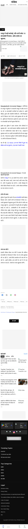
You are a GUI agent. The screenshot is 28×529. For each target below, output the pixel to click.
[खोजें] (27, 2)
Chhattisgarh (8, 312)
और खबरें (14, 321)
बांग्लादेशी (18, 197)
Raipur (13, 312)
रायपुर (3, 29)
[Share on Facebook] (2, 295)
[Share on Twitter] (6, 295)
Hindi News (3, 312)
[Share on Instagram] (15, 295)
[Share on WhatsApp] (11, 295)
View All (25, 354)
